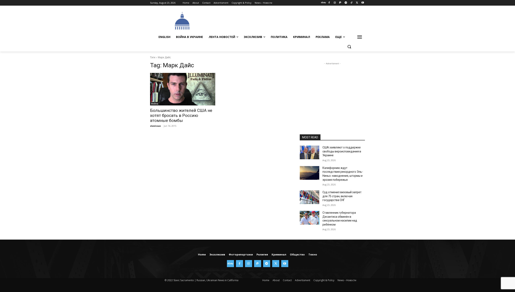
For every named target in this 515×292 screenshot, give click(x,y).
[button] (349, 46)
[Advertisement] (287, 20)
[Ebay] (323, 3)
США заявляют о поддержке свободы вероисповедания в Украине (341, 151)
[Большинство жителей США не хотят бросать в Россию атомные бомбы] (182, 89)
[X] (357, 3)
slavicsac (155, 125)
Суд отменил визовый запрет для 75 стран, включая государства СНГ (342, 196)
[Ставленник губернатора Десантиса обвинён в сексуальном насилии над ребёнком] (309, 218)
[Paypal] (340, 3)
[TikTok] (351, 3)
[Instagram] (334, 3)
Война (154, 103)
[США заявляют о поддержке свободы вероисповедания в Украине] (309, 152)
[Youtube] (362, 3)
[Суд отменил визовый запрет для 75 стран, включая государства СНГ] (309, 197)
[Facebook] (329, 3)
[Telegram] (346, 3)
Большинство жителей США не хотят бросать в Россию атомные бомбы (181, 115)
